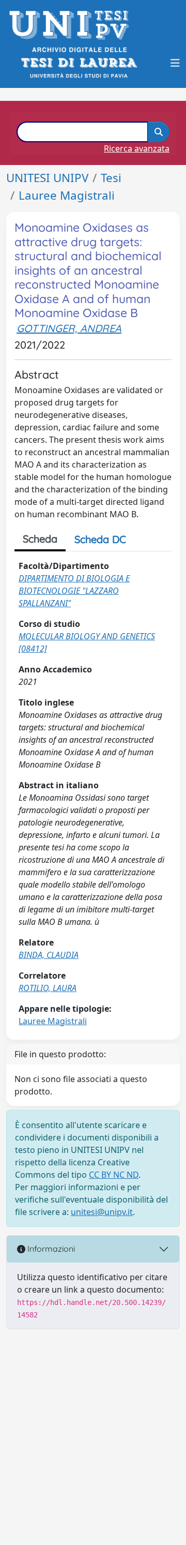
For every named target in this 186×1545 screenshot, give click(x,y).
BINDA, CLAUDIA (49, 955)
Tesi (111, 178)
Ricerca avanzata (136, 148)
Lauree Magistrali (67, 195)
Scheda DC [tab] (100, 539)
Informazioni (50, 1248)
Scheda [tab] (40, 538)
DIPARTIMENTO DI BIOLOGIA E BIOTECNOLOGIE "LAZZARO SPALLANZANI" (74, 591)
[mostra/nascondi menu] (175, 63)
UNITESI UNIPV (47, 178)
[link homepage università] (78, 63)
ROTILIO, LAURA (47, 988)
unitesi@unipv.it (102, 1212)
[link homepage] (72, 25)
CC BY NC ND (113, 1174)
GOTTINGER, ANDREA (69, 328)
